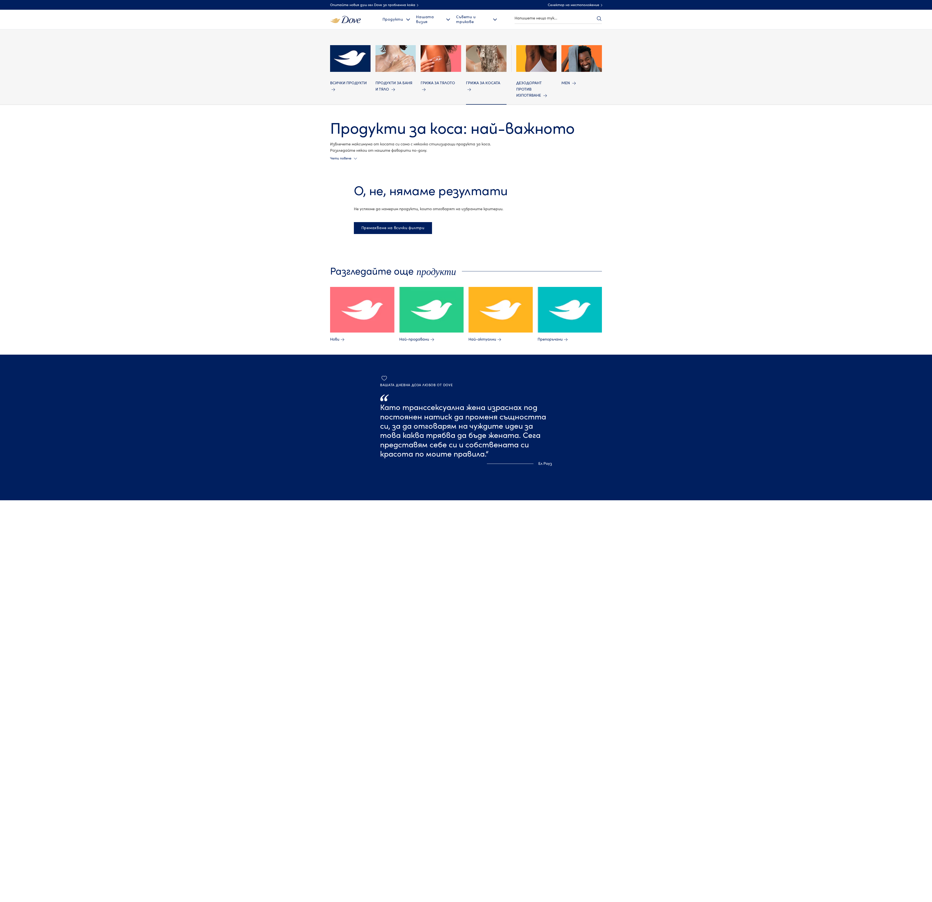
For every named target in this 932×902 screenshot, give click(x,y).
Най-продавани (414, 339)
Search (599, 18)
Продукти (393, 19)
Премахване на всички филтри (393, 228)
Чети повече (340, 158)
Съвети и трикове (465, 19)
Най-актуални (482, 339)
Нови (334, 339)
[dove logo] (345, 19)
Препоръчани (550, 339)
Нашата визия (425, 19)
